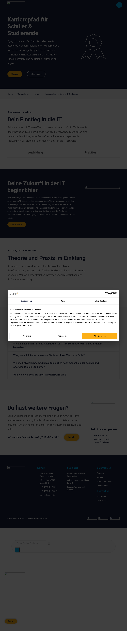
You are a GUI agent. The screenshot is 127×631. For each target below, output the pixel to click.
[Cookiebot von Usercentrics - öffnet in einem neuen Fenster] (106, 294)
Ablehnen (27, 336)
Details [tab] (64, 301)
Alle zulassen (100, 336)
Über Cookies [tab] (101, 301)
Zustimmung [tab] (26, 301)
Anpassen (62, 336)
